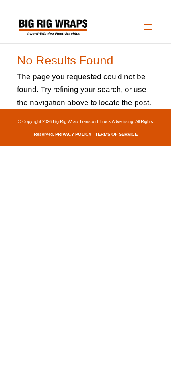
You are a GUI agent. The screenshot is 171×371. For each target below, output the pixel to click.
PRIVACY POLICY (73, 134)
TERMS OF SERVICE (116, 134)
